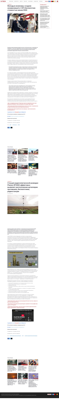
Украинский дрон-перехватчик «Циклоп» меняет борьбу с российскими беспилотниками (44, 11)
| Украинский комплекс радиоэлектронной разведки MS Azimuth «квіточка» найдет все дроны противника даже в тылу (22, 301)
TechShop (40, 1)
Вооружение (30, 1)
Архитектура (16, 1)
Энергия (21, 1)
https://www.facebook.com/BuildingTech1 (17, 116)
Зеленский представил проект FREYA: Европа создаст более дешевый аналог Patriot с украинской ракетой (44, 23)
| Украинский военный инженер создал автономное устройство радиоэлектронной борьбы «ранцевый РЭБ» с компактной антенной (21, 307)
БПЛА (19, 124)
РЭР (22, 335)
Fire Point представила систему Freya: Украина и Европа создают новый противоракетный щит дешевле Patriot (45, 19)
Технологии (11, 1)
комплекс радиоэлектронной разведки (31, 335)
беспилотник (15, 124)
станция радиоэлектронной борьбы (15, 335)
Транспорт (25, 1)
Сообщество (36, 1)
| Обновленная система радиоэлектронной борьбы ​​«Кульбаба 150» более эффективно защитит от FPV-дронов (22, 304)
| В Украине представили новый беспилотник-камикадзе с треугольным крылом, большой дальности (21, 109)
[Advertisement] (22, 40)
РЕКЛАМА (46, 1)
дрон (10, 124)
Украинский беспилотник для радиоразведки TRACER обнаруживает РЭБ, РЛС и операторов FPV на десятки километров (44, 8)
